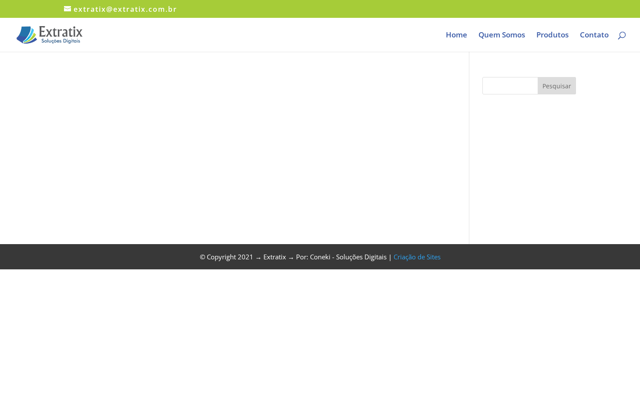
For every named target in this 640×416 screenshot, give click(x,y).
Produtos (552, 36)
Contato (594, 36)
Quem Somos (501, 36)
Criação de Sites (417, 256)
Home (456, 36)
